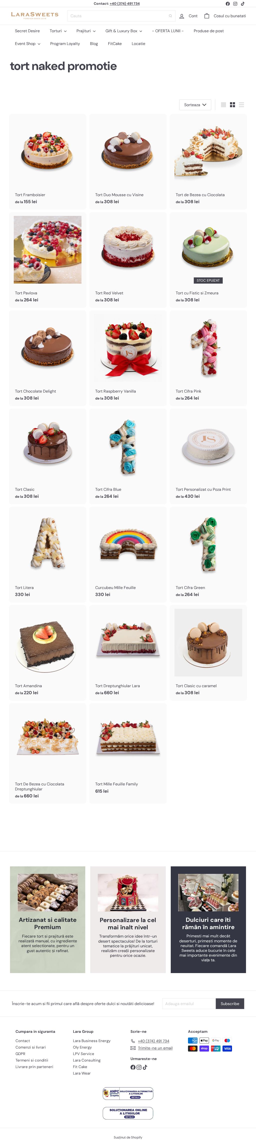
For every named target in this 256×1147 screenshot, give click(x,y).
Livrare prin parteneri (34, 1066)
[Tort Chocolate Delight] (47, 358)
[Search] (171, 15)
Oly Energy (82, 1047)
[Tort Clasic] (47, 456)
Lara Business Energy (91, 1040)
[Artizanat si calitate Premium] (48, 892)
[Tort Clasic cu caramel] (208, 653)
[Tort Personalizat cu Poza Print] (208, 456)
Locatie (138, 43)
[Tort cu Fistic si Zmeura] (208, 260)
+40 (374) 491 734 (125, 3)
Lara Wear (82, 1073)
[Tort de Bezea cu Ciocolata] (208, 162)
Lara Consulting (86, 1060)
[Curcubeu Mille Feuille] (128, 554)
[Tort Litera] (47, 554)
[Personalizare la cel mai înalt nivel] (128, 893)
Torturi (56, 30)
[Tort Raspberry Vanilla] (128, 358)
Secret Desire (27, 30)
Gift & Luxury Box (122, 30)
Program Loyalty (65, 43)
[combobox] (122, 15)
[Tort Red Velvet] (128, 260)
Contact (23, 1040)
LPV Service (83, 1053)
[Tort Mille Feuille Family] (128, 751)
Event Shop (25, 43)
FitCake (115, 43)
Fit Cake (80, 1066)
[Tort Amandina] (47, 653)
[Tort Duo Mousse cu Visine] (128, 162)
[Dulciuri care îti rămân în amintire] (208, 892)
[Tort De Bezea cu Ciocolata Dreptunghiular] (47, 753)
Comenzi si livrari (31, 1047)
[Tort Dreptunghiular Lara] (128, 653)
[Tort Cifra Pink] (208, 358)
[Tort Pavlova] (47, 260)
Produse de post (209, 30)
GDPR (20, 1053)
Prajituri (84, 30)
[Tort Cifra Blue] (128, 456)
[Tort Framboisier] (47, 162)
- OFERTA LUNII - (168, 30)
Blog (94, 43)
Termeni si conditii (32, 1060)
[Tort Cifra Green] (208, 554)
